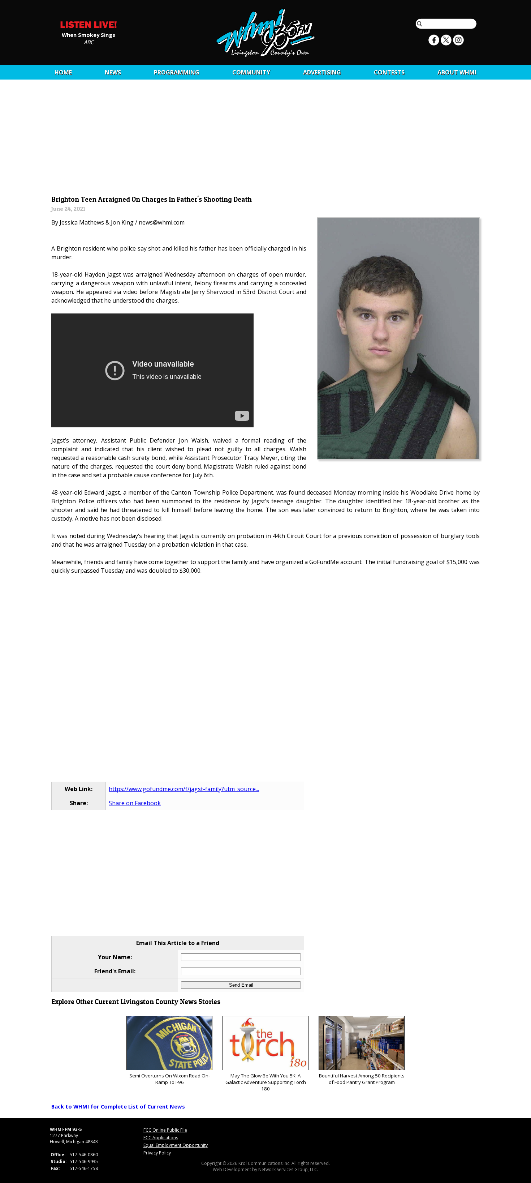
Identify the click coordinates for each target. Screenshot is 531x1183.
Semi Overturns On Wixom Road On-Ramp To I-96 (169, 1078)
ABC (89, 41)
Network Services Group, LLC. (288, 1169)
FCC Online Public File (165, 1130)
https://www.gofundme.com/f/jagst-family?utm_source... (184, 789)
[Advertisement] (266, 140)
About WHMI (456, 72)
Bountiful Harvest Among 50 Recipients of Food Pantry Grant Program (362, 1078)
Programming (176, 72)
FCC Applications (160, 1138)
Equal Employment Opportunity (175, 1145)
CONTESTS (389, 72)
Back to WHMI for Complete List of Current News (118, 1106)
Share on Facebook (135, 803)
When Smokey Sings (88, 34)
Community (251, 72)
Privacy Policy (157, 1153)
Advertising (322, 72)
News (113, 72)
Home (63, 72)
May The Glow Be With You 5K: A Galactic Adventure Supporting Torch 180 (265, 1082)
